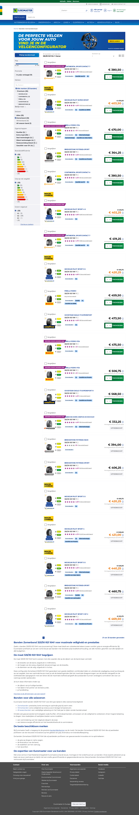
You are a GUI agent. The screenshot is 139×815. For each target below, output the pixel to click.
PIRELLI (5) (22, 99)
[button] (26, 132)
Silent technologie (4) (24, 140)
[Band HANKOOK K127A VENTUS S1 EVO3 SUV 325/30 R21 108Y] (49, 423)
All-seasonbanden (24, 710)
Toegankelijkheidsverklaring (79, 785)
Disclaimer (73, 778)
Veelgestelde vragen (20, 772)
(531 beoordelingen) (85, 177)
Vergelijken (51, 62)
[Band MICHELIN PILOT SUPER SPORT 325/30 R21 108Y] (49, 101)
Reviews (44, 793)
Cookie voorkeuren (100, 811)
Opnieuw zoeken (27, 224)
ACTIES (90, 22)
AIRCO (56, 22)
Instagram (101, 772)
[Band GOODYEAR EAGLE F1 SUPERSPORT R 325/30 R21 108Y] (49, 397)
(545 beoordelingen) (85, 154)
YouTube (101, 778)
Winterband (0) (22, 121)
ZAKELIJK (31, 17)
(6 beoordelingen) (84, 274)
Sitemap (92, 808)
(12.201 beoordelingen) (86, 534)
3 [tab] (71, 48)
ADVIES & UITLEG (103, 22)
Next (124, 41)
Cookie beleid (74, 775)
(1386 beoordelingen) (85, 72)
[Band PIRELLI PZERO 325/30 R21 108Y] (49, 298)
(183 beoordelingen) (85, 320)
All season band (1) (23, 123)
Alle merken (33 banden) (27, 88)
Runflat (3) (20, 132)
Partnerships (46, 786)
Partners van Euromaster (50, 790)
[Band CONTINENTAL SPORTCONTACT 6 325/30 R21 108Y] (49, 178)
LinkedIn (101, 775)
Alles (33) (20, 115)
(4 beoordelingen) (84, 396)
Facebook (101, 769)
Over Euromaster (47, 769)
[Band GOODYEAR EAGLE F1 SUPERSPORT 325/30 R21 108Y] (49, 321)
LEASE (65, 22)
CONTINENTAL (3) (24, 96)
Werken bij (106, 4)
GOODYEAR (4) (23, 101)
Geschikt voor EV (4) (24, 145)
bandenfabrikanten (57, 730)
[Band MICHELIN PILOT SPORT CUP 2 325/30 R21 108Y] (49, 615)
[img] (37, 85)
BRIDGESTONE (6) (24, 104)
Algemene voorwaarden (78, 769)
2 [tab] (68, 48)
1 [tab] (65, 48)
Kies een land (78, 804)
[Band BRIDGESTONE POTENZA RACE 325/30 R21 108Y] (49, 446)
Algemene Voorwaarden (52, 808)
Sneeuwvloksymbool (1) (25, 143)
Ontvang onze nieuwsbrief (22, 775)
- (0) (18, 174)
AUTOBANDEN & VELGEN (24, 22)
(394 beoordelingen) (85, 422)
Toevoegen (117, 77)
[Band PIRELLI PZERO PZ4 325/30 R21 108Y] (49, 132)
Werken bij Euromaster (49, 780)
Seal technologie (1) (24, 138)
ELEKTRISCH (78, 22)
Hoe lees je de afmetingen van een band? (29, 694)
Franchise (45, 783)
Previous (15, 41)
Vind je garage (93, 4)
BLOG (117, 22)
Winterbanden (23, 708)
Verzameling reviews (77, 781)
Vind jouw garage (19, 778)
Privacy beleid (74, 772)
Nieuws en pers (47, 796)
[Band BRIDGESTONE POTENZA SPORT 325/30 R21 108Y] (49, 155)
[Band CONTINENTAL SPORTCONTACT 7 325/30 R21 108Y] (49, 72)
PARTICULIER (19, 17)
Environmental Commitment (51, 777)
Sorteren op (96, 54)
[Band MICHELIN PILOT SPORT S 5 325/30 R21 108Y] (49, 270)
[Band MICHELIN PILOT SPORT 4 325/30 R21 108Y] (49, 531)
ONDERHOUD (43, 22)
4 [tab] (74, 48)
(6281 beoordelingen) (85, 214)
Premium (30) (22, 91)
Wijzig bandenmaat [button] (27, 55)
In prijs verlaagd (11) (24, 75)
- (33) (18, 154)
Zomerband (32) (22, 118)
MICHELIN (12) (23, 94)
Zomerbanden (22, 706)
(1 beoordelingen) (83, 130)
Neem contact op (119, 4)
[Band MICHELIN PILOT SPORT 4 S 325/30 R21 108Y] (49, 211)
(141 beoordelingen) (85, 619)
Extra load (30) (22, 135)
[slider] (15, 64)
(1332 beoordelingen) (85, 105)
